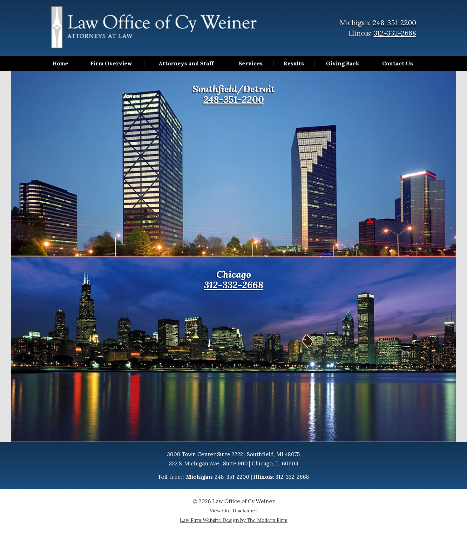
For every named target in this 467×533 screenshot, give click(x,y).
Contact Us (397, 63)
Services (251, 63)
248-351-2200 (394, 22)
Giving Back (342, 63)
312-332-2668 (395, 33)
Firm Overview (111, 63)
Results (293, 63)
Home (60, 63)
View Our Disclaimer (233, 511)
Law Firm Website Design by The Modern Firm (234, 520)
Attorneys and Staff (186, 63)
